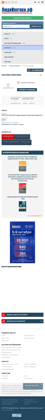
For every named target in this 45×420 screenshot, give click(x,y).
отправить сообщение (27, 90)
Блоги (26, 376)
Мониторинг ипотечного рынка (11, 350)
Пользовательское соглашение (10, 402)
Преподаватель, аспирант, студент (13, 124)
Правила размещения (7, 404)
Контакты (26, 404)
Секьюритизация (7, 367)
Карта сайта (5, 338)
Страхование (6, 357)
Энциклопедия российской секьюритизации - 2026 (22, 198)
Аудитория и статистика (30, 402)
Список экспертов (14, 66)
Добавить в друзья (27, 82)
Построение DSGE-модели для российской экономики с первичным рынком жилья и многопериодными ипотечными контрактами (22, 178)
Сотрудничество (29, 335)
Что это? (27, 387)
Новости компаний (30, 364)
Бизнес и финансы (30, 367)
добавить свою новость (22, 18)
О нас (3, 335)
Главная (4, 66)
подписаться (36, 26)
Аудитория (5, 340)
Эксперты (5, 376)
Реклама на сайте (28, 400)
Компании (5, 378)
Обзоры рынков (7, 352)
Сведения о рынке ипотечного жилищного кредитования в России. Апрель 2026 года (22, 158)
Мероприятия (28, 378)
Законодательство (8, 369)
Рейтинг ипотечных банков (10, 355)
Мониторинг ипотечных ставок (11, 347)
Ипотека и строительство (10, 364)
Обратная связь (29, 338)
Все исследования (34, 216)
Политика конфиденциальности (10, 400)
